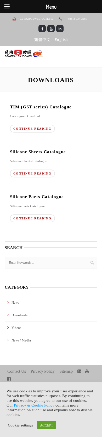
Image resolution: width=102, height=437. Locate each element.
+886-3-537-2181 (76, 18)
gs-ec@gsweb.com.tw (36, 18)
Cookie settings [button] (20, 425)
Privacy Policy (43, 371)
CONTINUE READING (32, 128)
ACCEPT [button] (46, 425)
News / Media (21, 340)
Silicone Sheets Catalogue (38, 151)
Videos (16, 328)
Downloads (19, 315)
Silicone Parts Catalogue (37, 196)
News (15, 302)
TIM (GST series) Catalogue (41, 106)
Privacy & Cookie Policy (34, 405)
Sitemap (66, 371)
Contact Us (16, 371)
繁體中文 (42, 40)
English (61, 40)
